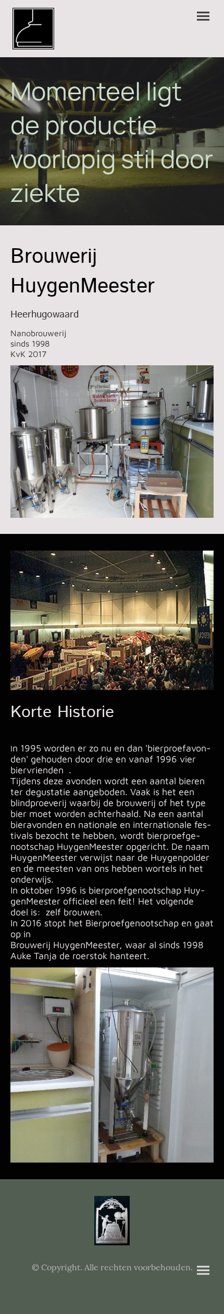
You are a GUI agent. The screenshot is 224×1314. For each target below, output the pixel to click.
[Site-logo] (33, 28)
